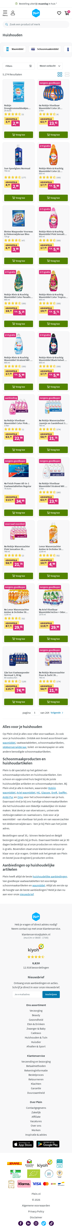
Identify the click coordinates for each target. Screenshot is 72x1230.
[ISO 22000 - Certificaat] (49, 1174)
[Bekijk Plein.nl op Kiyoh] (45, 1163)
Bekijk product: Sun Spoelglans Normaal (18, 172)
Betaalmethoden (36, 1066)
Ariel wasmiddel (26, 792)
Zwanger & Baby (36, 1028)
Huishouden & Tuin (36, 1037)
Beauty (36, 1015)
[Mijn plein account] (13, 13)
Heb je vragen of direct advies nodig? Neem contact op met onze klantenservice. (36, 926)
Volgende (56, 712)
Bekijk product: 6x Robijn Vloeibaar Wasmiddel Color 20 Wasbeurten (53, 109)
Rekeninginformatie (36, 1070)
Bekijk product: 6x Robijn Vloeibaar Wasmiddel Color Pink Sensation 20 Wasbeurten (18, 424)
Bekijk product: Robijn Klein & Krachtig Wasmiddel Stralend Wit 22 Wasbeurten (18, 361)
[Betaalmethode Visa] (37, 1183)
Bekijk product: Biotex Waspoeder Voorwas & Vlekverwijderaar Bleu (18, 236)
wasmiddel (9, 742)
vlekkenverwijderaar (14, 747)
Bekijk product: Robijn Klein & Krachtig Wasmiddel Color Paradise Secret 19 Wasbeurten (18, 298)
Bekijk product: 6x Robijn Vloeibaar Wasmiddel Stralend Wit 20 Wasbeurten (53, 487)
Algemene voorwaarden (36, 1205)
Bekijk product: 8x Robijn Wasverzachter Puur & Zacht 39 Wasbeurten (53, 676)
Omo (20, 797)
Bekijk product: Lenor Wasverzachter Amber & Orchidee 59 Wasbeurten (53, 550)
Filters (9, 66)
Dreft (54, 792)
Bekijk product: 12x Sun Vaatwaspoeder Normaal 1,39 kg (18, 676)
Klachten (36, 1083)
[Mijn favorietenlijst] (59, 13)
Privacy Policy (36, 1211)
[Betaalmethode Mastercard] (46, 1183)
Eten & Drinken (36, 1024)
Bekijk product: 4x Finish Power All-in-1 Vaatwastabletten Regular (18, 487)
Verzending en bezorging (36, 1061)
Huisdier (36, 1042)
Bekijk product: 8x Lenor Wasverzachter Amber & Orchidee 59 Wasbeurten (18, 614)
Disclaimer (36, 1217)
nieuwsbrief (27, 894)
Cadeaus (36, 1033)
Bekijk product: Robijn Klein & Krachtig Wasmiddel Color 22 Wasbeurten (53, 172)
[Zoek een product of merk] (6, 24)
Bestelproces (36, 1074)
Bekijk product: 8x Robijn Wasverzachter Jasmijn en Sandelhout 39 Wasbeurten (53, 424)
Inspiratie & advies (36, 1134)
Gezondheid (36, 1019)
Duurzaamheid (36, 1092)
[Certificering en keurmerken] (34, 1174)
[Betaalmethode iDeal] (53, 1183)
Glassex (45, 792)
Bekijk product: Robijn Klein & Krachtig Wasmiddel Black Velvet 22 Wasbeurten (53, 361)
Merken (36, 1130)
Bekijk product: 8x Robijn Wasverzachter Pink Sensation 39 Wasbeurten (18, 550)
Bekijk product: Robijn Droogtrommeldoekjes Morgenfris (18, 109)
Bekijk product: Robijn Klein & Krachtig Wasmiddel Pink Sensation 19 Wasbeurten (53, 236)
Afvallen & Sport (36, 1046)
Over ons (36, 1125)
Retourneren (36, 1079)
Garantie (36, 1088)
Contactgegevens (36, 1107)
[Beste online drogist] (60, 1174)
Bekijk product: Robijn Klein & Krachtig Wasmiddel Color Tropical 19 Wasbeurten (53, 298)
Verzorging (36, 1010)
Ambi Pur (8, 797)
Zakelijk (36, 1112)
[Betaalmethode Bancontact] (61, 1183)
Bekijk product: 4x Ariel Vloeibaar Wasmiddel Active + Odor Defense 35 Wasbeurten (53, 614)
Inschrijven (51, 994)
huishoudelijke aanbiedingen (50, 876)
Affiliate (36, 1116)
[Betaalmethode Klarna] (24, 1183)
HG (38, 792)
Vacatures (36, 1121)
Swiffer (63, 792)
